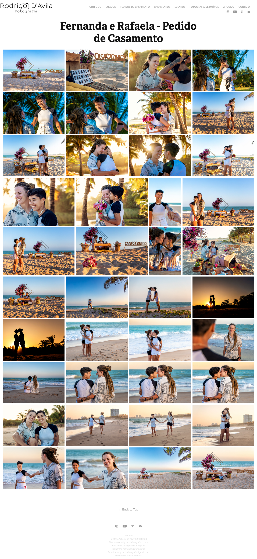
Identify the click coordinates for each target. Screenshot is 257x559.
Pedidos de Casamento (135, 7)
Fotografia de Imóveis (204, 7)
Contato (244, 7)
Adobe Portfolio (134, 555)
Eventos (179, 7)
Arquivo (228, 7)
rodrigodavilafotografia (134, 545)
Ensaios (111, 7)
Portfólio (94, 7)
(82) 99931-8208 (138, 538)
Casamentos (162, 7)
